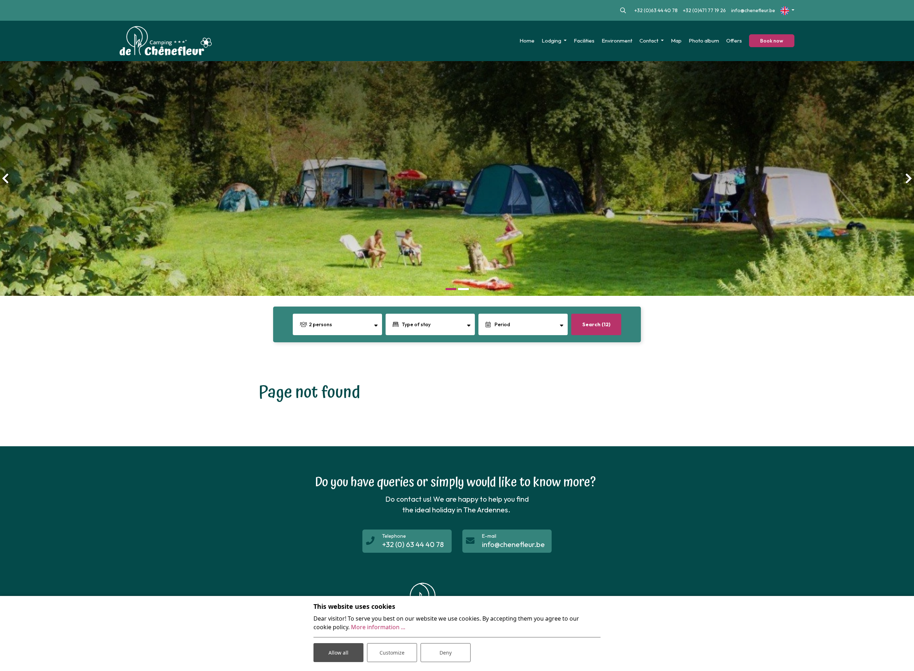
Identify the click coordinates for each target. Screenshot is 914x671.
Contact (649, 40)
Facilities (584, 40)
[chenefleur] (166, 41)
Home (526, 40)
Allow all (338, 652)
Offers (734, 40)
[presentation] (5, 178)
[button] (451, 289)
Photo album (704, 40)
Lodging (552, 40)
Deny (446, 652)
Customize (392, 652)
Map (676, 40)
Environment (617, 40)
